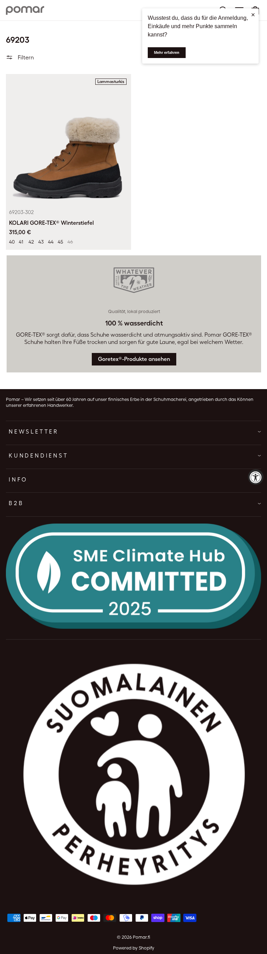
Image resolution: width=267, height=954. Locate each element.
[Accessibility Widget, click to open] (256, 477)
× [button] (253, 14)
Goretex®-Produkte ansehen (134, 359)
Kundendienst (38, 455)
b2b (16, 503)
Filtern (25, 57)
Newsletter (34, 431)
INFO (18, 479)
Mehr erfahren (166, 52)
